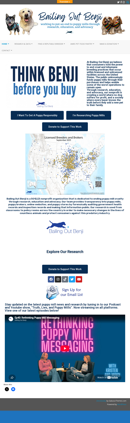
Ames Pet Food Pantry (81, 44)
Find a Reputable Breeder (50, 44)
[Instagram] (124, 2)
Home (4, 44)
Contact (6, 50)
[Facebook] (121, 2)
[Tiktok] (65, 279)
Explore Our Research (65, 251)
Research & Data (22, 44)
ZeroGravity (101, 401)
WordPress (121, 404)
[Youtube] (79, 279)
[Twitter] (118, 2)
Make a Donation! (108, 44)
